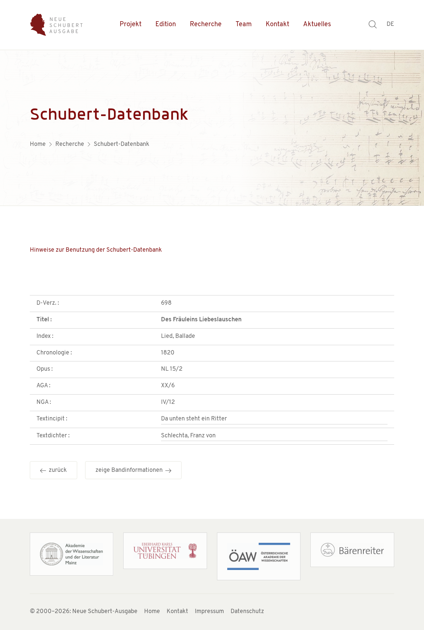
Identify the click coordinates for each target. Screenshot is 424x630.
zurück (56, 470)
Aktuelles (317, 24)
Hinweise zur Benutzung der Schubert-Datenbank (96, 250)
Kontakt (277, 24)
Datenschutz (247, 612)
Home (152, 612)
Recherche (206, 24)
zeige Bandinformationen (130, 470)
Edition (165, 24)
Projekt (130, 24)
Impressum (209, 612)
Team (244, 24)
